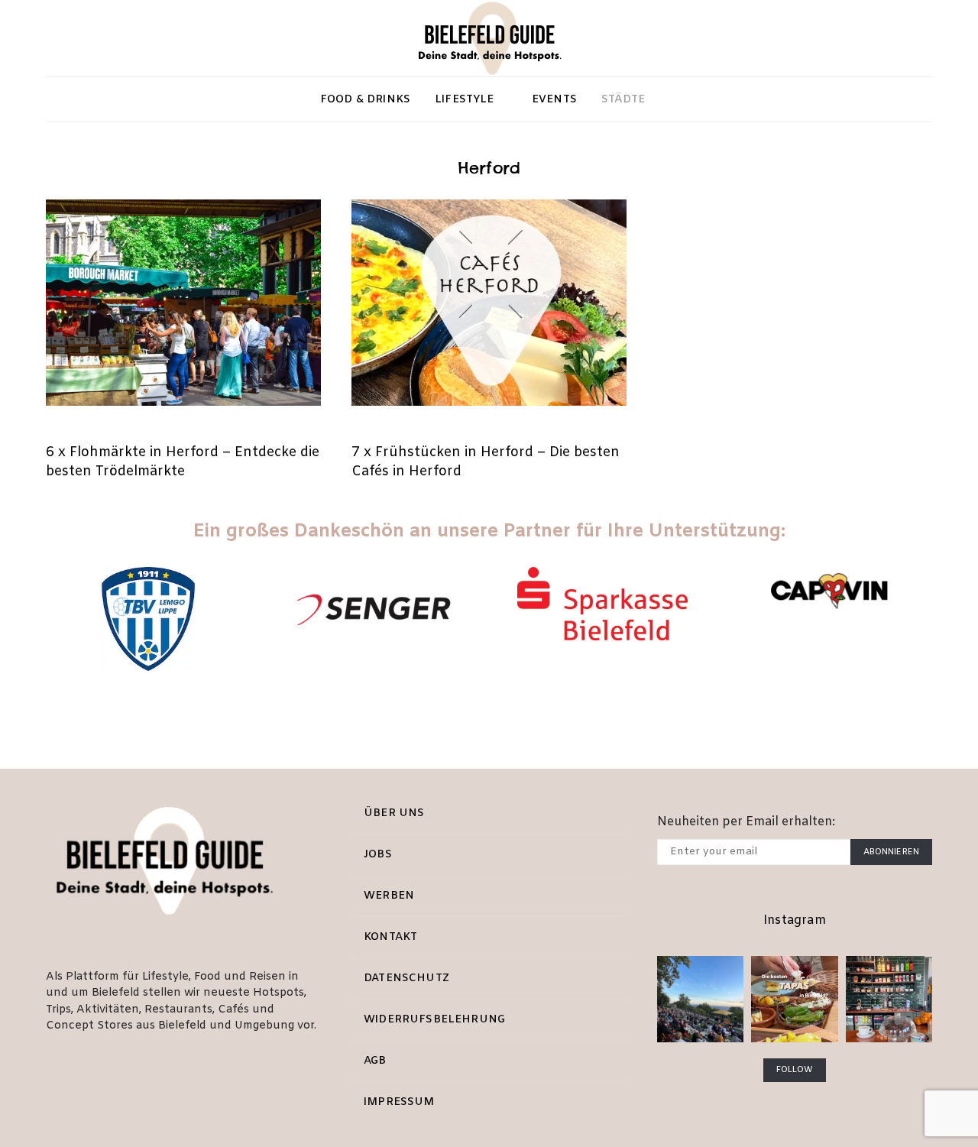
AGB (375, 1061)
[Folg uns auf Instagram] (56, 38)
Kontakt (390, 937)
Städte (623, 99)
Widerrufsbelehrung (434, 1020)
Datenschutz (406, 978)
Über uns (394, 813)
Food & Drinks (365, 99)
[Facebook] (81, 38)
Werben (389, 896)
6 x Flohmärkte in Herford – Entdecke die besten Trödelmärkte (182, 462)
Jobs (378, 854)
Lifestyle (464, 99)
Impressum (399, 1102)
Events (554, 99)
